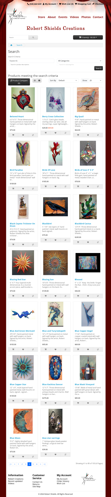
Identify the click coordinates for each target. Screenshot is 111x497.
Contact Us (37, 482)
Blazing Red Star (18, 279)
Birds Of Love (48, 170)
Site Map (36, 486)
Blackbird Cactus (83, 223)
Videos (74, 17)
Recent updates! (15, 481)
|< (10, 464)
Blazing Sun (48, 279)
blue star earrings (51, 438)
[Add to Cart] (13, 135)
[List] (35, 80)
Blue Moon (15, 438)
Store (41, 17)
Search (19, 45)
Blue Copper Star (18, 384)
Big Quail (79, 116)
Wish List (61, 483)
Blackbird (46, 223)
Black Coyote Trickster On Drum (22, 224)
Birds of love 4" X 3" (84, 170)
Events (62, 17)
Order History (63, 481)
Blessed (78, 279)
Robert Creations (15, 479)
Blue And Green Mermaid (22, 331)
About (52, 17)
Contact (98, 17)
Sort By (53, 80)
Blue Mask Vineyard (84, 384)
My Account (62, 479)
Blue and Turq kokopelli (54, 331)
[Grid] (39, 80)
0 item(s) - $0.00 (88, 37)
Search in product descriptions (20, 64)
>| (45, 464)
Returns (36, 484)
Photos (86, 17)
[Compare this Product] (33, 135)
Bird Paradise (16, 170)
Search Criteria (14, 56)
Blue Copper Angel (84, 331)
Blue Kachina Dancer (52, 384)
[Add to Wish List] (23, 135)
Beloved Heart (17, 116)
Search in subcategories (66, 64)
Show (84, 80)
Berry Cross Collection (53, 116)
